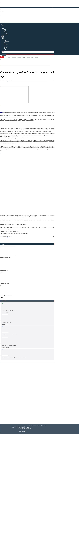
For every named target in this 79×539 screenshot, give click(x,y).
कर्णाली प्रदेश (5, 33)
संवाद (4, 43)
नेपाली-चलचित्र (19, 57)
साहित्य (3, 36)
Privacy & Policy (29, 428)
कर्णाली (32, 57)
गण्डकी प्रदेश (5, 32)
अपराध (24, 57)
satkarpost (6, 80)
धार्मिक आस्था (5, 47)
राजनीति (3, 25)
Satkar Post (3, 324)
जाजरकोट (36, 57)
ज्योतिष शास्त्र (5, 46)
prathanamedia (45, 425)
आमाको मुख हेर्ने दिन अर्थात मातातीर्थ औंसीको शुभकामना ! (9, 310)
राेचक (4, 48)
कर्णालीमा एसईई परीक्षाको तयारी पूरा (6, 322)
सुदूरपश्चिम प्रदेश (6, 34)
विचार (2, 26)
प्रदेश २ (5, 30)
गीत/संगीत (6, 40)
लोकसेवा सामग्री (6, 44)
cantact (28, 427)
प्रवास (4, 42)
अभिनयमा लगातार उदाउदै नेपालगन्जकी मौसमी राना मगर (9, 345)
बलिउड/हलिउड (7, 41)
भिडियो (4, 45)
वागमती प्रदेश (5, 31)
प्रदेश (3, 28)
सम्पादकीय (3, 27)
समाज (3, 35)
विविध (2, 38)
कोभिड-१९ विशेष (6, 49)
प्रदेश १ (5, 29)
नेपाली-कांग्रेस (28, 57)
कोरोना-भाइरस (14, 57)
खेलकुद (3, 37)
